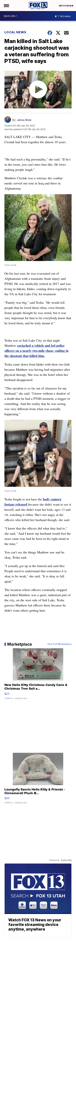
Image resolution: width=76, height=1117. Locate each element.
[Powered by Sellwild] (66, 860)
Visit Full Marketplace (59, 644)
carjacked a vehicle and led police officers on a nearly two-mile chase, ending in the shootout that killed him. (36, 350)
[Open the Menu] (6, 5)
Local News (15, 32)
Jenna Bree (24, 120)
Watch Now (65, 6)
